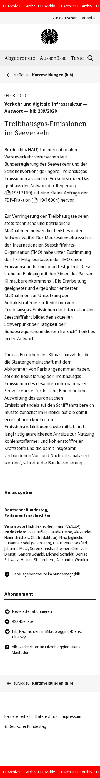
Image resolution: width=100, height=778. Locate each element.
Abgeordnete (19, 58)
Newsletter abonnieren (32, 611)
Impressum (71, 716)
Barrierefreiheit (17, 716)
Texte (77, 58)
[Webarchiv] (50, 36)
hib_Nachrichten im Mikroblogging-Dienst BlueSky (47, 634)
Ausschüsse (53, 58)
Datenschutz (46, 716)
